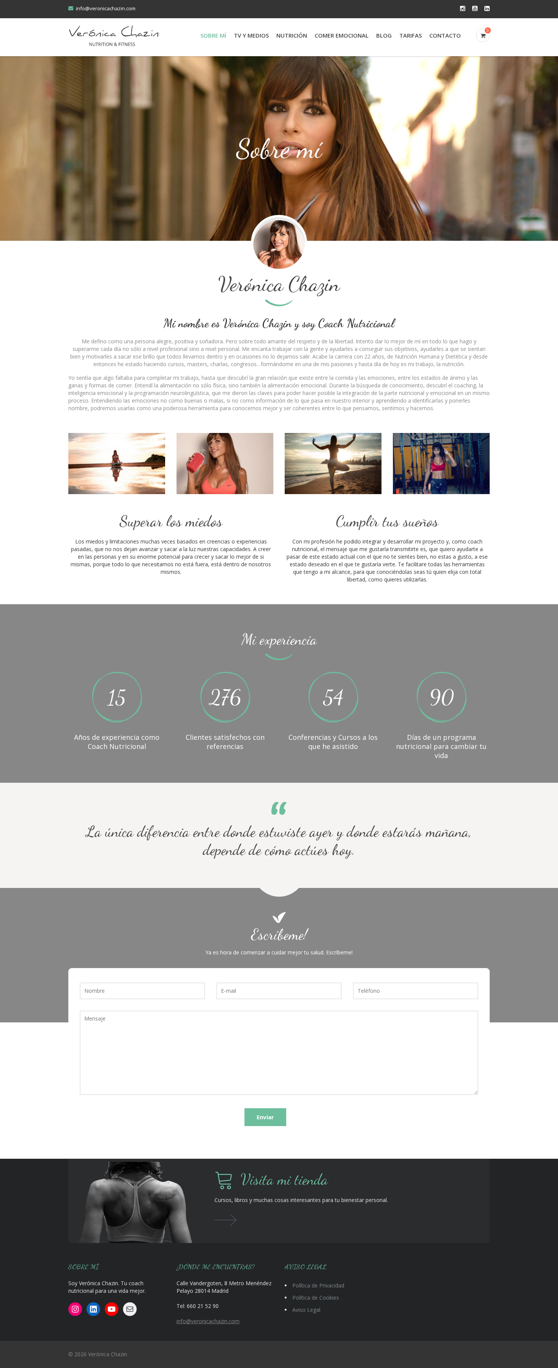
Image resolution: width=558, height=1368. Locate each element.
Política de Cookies (315, 1297)
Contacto (445, 35)
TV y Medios (251, 35)
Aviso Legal (306, 1309)
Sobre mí (213, 35)
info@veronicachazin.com (106, 8)
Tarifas (410, 35)
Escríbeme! (279, 934)
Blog (384, 35)
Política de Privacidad (318, 1285)
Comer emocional (342, 35)
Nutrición (291, 35)
